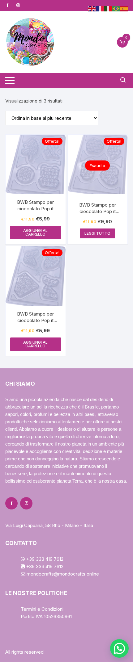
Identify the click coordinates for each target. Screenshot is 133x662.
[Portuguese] (116, 8)
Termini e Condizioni (42, 609)
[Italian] (108, 8)
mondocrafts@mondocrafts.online (62, 574)
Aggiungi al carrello (35, 232)
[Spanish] (124, 8)
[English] (92, 8)
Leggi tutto (97, 233)
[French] (100, 8)
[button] (119, 648)
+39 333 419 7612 (44, 559)
